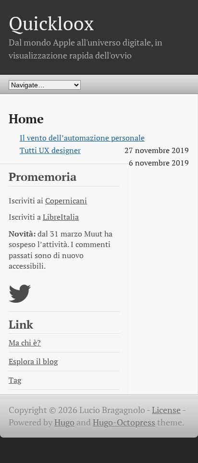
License (166, 410)
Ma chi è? (25, 343)
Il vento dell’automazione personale (82, 138)
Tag (15, 380)
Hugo (64, 422)
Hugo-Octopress (124, 422)
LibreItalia (61, 217)
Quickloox (51, 23)
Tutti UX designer (50, 150)
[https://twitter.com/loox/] (20, 299)
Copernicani (66, 201)
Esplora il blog (33, 361)
